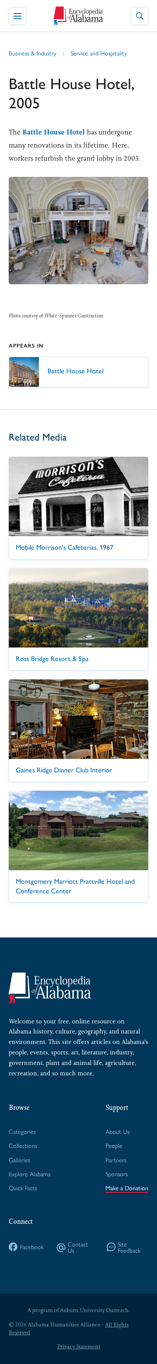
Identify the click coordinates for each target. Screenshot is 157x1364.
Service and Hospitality (99, 52)
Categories (22, 1131)
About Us (118, 1131)
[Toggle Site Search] (139, 15)
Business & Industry (32, 52)
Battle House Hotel (53, 132)
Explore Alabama (30, 1173)
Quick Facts (23, 1187)
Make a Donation (127, 1187)
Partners (116, 1159)
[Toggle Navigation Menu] (17, 15)
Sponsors (117, 1173)
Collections (23, 1145)
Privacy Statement (78, 1346)
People (114, 1145)
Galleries (19, 1159)
